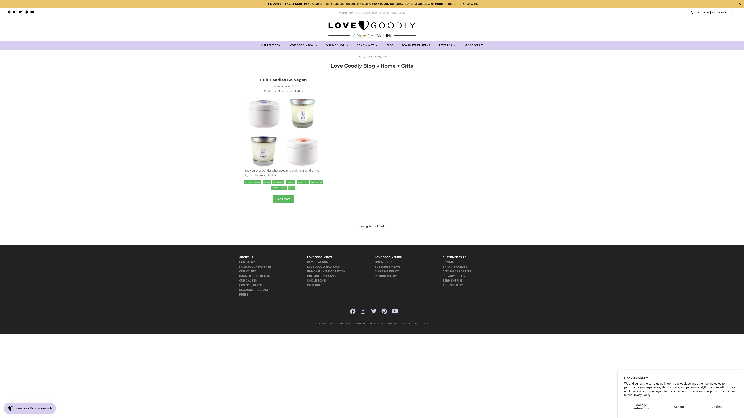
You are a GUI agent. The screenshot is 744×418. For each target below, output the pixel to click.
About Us (246, 257)
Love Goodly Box (301, 45)
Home (360, 56)
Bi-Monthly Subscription (326, 271)
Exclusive (290, 182)
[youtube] (32, 12)
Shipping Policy (387, 271)
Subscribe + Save (387, 266)
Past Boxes (315, 285)
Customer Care (454, 257)
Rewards (445, 45)
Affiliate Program (457, 271)
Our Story (247, 262)
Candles (267, 182)
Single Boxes (317, 280)
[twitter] (20, 12)
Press (243, 294)
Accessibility (453, 285)
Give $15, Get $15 (251, 285)
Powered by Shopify (415, 323)
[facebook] (9, 12)
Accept (679, 407)
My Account (473, 45)
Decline (716, 407)
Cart (732, 12)
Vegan (291, 188)
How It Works (317, 262)
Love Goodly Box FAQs (323, 266)
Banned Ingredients (254, 276)
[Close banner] (739, 4)
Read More (283, 199)
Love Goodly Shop (388, 257)
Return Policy (386, 276)
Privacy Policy (641, 395)
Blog (390, 45)
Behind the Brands (252, 182)
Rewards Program (253, 290)
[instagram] (14, 12)
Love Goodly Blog (353, 66)
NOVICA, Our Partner (255, 266)
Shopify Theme (367, 323)
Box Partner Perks (416, 45)
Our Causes (248, 280)
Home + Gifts (303, 182)
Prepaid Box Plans (321, 276)
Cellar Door (278, 182)
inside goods (316, 182)
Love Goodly (347, 323)
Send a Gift (365, 45)
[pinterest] (26, 12)
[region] (372, 4)
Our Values (247, 271)
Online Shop (335, 45)
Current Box (270, 45)
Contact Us (451, 262)
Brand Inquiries (455, 266)
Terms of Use (452, 280)
